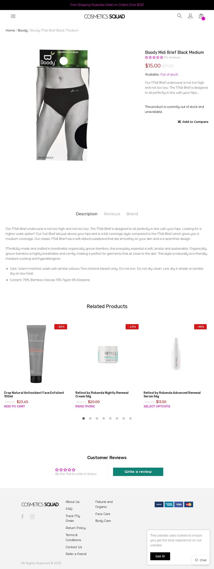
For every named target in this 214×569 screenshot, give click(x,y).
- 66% (200, 326)
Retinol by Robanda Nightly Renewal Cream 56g (102, 394)
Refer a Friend (76, 554)
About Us (72, 502)
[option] (63, 105)
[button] (154, 57)
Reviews (112, 214)
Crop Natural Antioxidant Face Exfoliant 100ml (34, 394)
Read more (85, 406)
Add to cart (14, 406)
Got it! (160, 556)
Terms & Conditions (73, 537)
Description (87, 214)
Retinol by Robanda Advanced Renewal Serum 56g (172, 394)
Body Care (103, 521)
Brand (132, 214)
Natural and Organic (104, 504)
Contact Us (74, 547)
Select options (157, 406)
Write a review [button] (138, 472)
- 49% (132, 326)
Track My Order (73, 518)
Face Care (102, 514)
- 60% (61, 326)
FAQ (69, 509)
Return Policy (76, 528)
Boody (23, 30)
